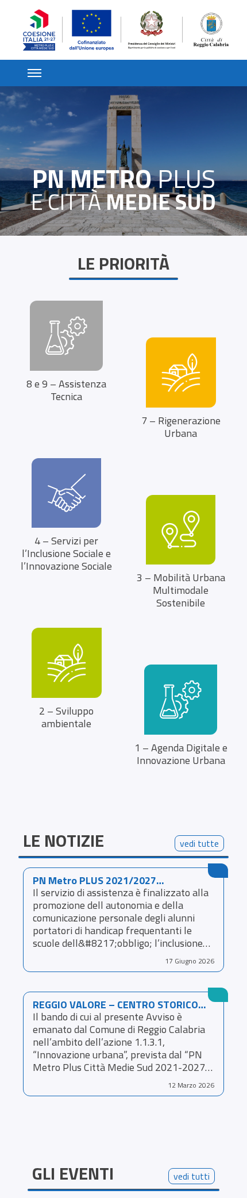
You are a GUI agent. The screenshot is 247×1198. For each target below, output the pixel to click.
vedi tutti (191, 1176)
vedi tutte (199, 843)
